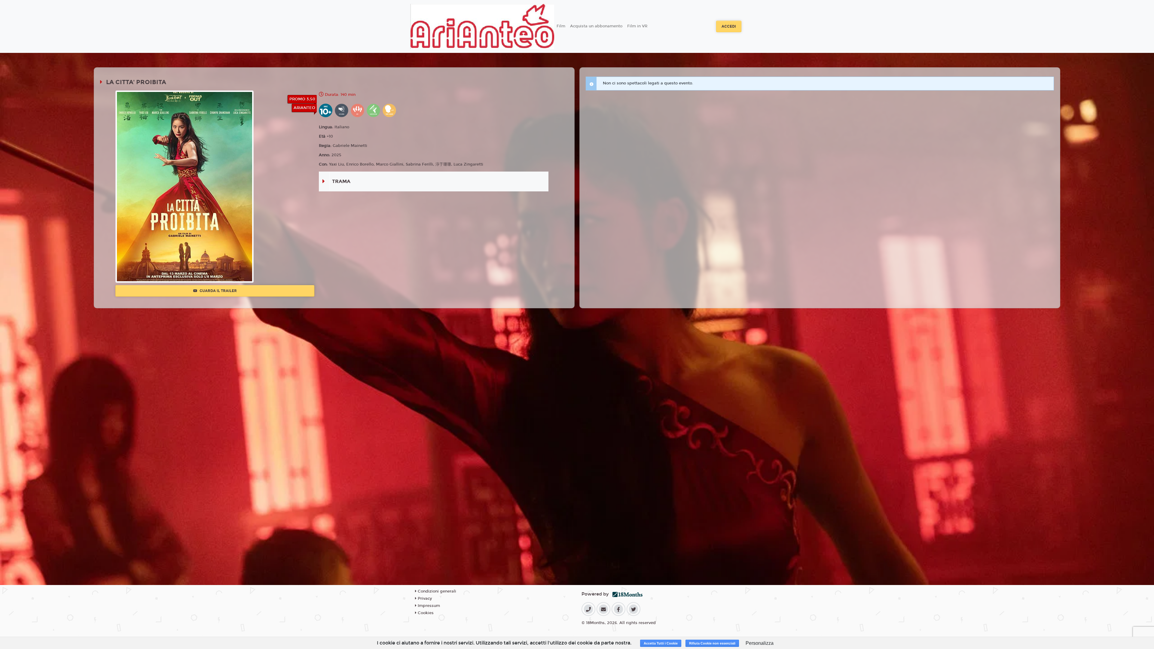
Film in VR (637, 26)
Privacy (424, 598)
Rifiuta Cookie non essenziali (712, 643)
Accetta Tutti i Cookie (661, 643)
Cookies (425, 613)
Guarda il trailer (218, 291)
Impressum (428, 605)
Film (561, 26)
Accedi (729, 26)
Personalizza (760, 643)
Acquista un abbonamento (596, 26)
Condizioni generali (436, 591)
